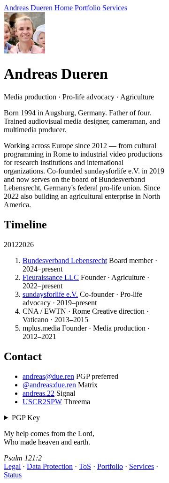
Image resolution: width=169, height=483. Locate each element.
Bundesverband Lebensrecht (65, 260)
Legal (12, 466)
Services (114, 8)
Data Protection (50, 466)
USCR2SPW (42, 402)
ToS (85, 466)
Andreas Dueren (28, 8)
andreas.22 (38, 393)
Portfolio (87, 8)
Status (13, 475)
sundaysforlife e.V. (50, 294)
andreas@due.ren (48, 376)
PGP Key (26, 418)
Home (63, 8)
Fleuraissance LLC (51, 277)
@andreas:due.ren (49, 385)
